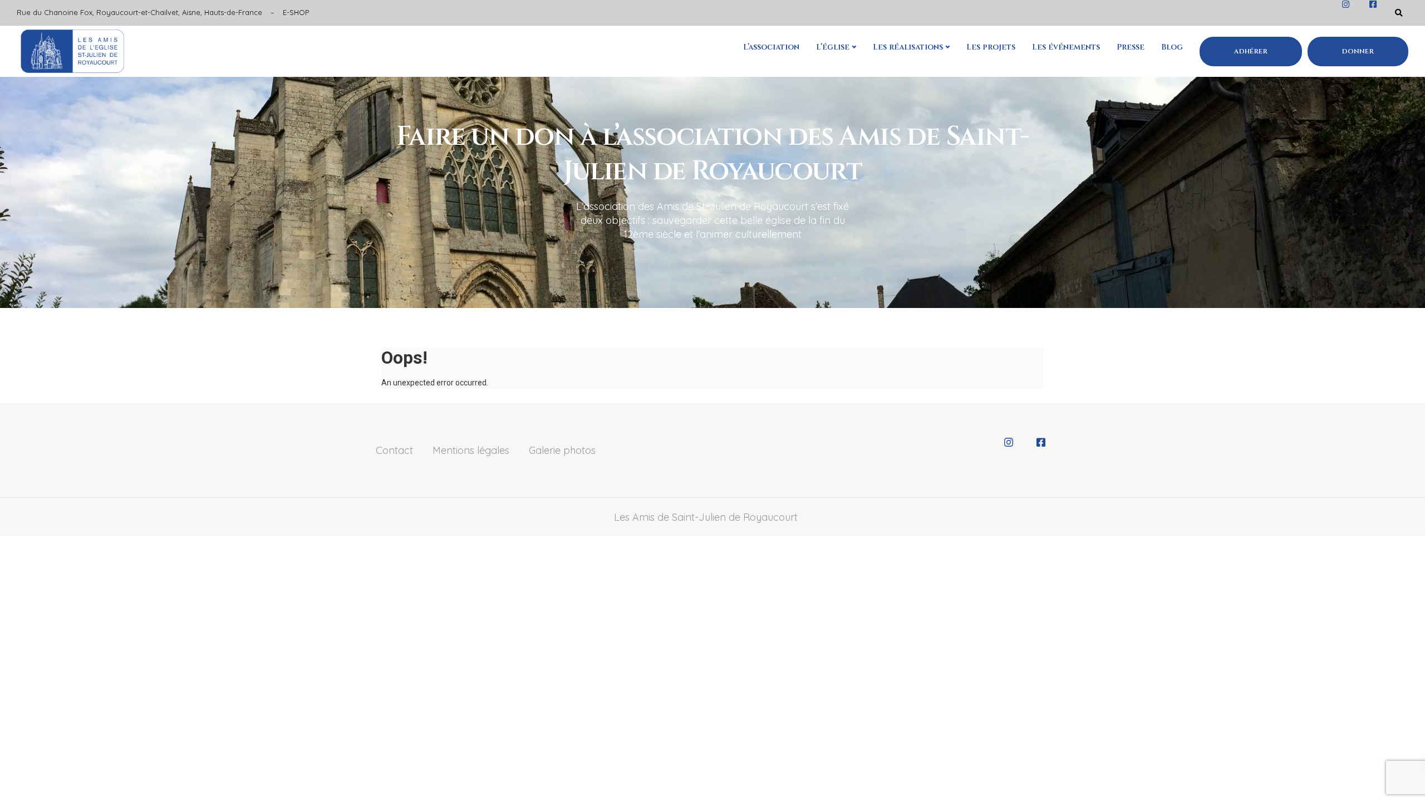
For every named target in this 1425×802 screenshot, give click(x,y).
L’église (832, 47)
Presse (1130, 47)
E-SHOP (296, 12)
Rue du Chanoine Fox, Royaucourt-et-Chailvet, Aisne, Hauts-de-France (139, 12)
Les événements (1066, 47)
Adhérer (1250, 51)
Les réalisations (908, 47)
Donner (1358, 51)
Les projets (990, 47)
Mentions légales (471, 450)
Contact (394, 450)
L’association (771, 47)
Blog (1172, 47)
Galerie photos (562, 450)
